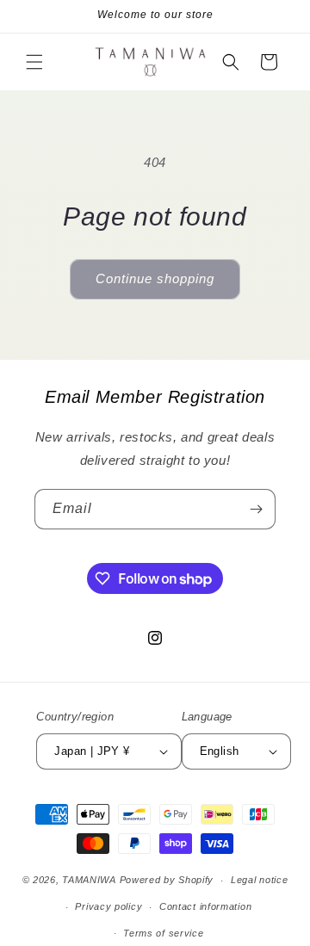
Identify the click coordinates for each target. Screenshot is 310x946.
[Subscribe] (256, 509)
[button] (34, 62)
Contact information (205, 906)
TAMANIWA (89, 880)
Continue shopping (155, 278)
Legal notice (259, 880)
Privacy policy (108, 906)
